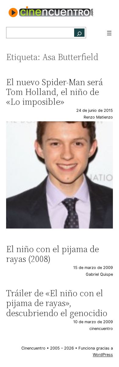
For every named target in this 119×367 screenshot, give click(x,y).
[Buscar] (79, 32)
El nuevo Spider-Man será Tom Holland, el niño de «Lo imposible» (54, 92)
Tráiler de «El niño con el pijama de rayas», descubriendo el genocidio (56, 303)
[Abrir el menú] (109, 33)
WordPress (103, 354)
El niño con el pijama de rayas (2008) (52, 254)
